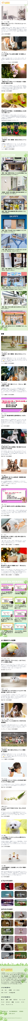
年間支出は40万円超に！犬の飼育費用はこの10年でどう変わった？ (13, 111)
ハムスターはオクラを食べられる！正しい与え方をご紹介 (13, 809)
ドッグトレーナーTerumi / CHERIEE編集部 (9, 62)
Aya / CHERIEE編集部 (5, 876)
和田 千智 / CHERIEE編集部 (6, 456)
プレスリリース (9, 1004)
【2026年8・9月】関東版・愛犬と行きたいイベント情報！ (13, 140)
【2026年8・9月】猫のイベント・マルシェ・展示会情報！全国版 (13, 385)
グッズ (5, 21)
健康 (4, 475)
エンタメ (5, 382)
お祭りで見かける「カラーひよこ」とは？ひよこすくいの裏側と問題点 (13, 661)
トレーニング (6, 445)
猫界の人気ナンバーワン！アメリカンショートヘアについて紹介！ (13, 24)
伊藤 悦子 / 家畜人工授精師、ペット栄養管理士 (10, 544)
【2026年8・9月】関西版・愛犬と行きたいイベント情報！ (13, 354)
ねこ (5, 80)
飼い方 (5, 52)
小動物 (2, 689)
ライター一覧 (4, 1013)
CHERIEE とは (4, 1011)
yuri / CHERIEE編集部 (5, 426)
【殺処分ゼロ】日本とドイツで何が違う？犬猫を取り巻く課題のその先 (13, 82)
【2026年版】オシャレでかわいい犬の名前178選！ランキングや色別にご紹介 (14, 781)
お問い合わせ (12, 1013)
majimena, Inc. (19, 1017)
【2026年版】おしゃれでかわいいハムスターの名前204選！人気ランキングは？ (13, 691)
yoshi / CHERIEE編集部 (5, 34)
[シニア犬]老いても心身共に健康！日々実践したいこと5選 (13, 54)
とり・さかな (3, 658)
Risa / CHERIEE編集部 (5, 816)
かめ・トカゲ (4, 992)
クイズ (5, 413)
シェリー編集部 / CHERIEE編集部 (7, 149)
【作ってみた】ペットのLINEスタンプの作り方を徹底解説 (13, 721)
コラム (8, 80)
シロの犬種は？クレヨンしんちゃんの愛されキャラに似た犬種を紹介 (13, 838)
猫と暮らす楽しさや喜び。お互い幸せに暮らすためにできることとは (13, 537)
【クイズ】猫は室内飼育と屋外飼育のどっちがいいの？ (13, 416)
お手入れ (15, 999)
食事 (11, 999)
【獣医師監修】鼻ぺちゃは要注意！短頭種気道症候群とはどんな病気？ (13, 478)
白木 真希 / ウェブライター (6, 669)
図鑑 (8, 21)
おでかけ (5, 138)
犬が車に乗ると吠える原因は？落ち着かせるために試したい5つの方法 (13, 447)
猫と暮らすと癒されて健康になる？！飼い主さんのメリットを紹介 (13, 566)
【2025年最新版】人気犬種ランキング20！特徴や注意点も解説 (13, 868)
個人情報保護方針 (13, 1011)
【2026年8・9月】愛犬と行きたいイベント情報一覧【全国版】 (13, 750)
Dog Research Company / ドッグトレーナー (10, 120)
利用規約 (21, 1011)
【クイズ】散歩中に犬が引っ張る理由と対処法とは (13, 507)
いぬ (2, 52)
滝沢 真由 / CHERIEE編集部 (6, 90)
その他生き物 (12, 992)
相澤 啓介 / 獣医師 (4, 485)
